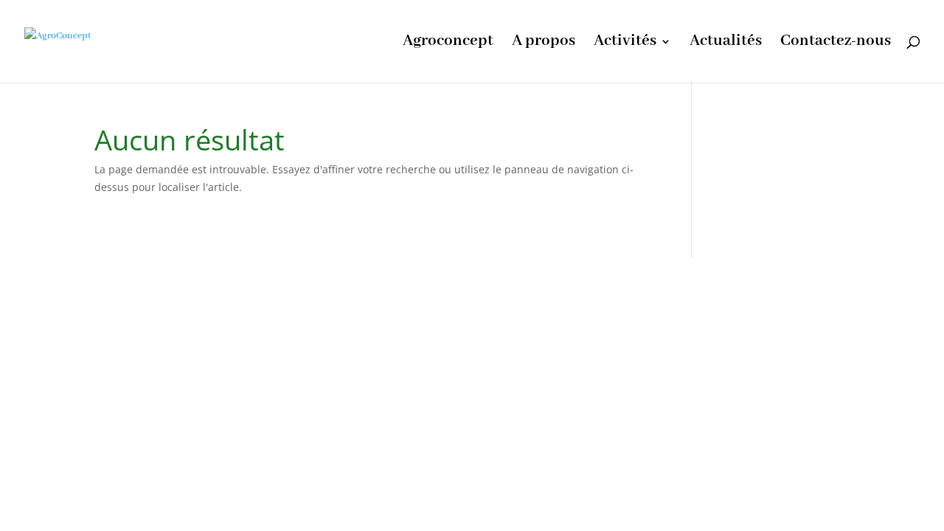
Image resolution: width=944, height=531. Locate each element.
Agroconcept (448, 43)
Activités (625, 43)
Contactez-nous (835, 43)
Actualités (726, 43)
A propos (543, 43)
